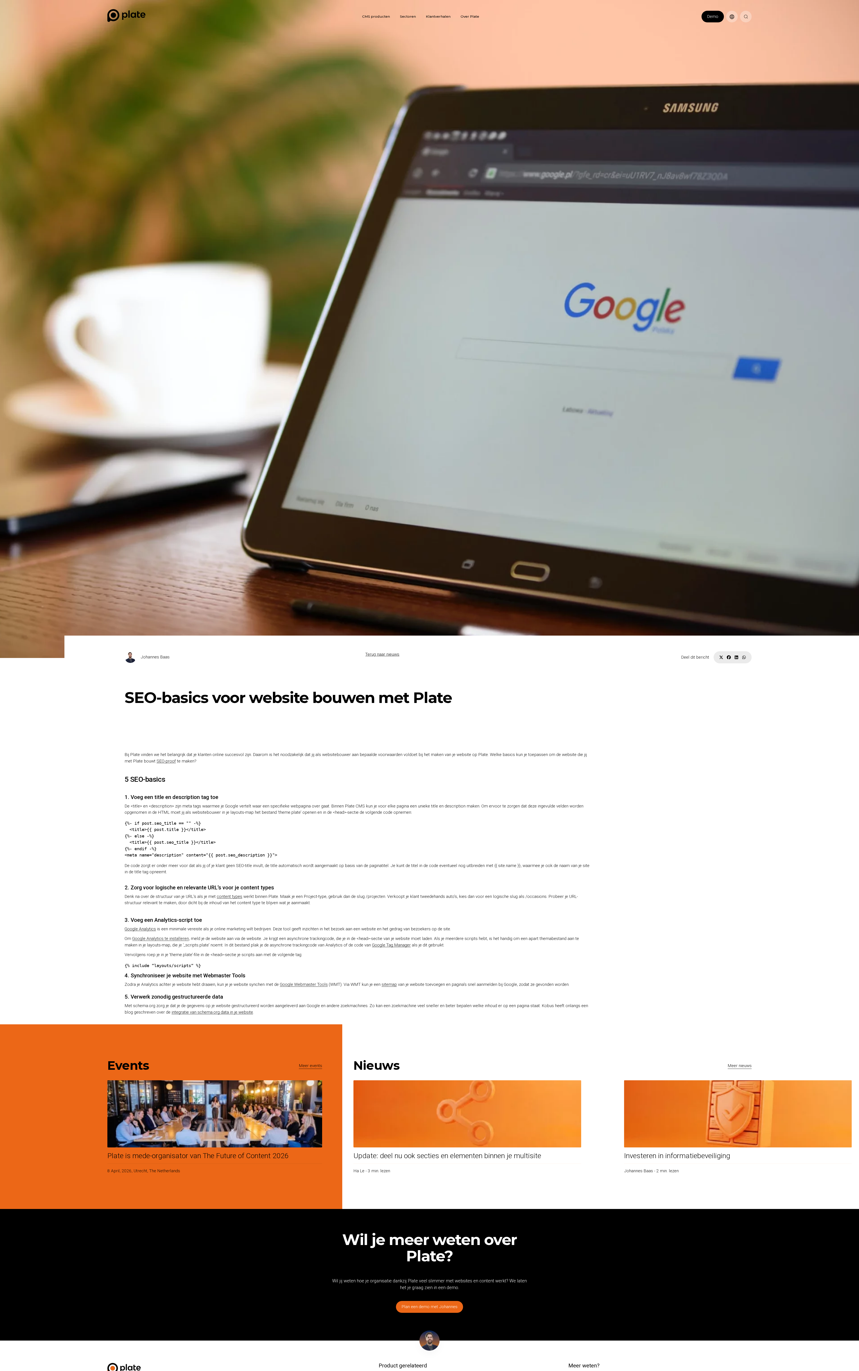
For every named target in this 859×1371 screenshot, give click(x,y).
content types (229, 896)
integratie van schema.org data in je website (212, 1012)
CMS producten (376, 16)
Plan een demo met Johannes (429, 1306)
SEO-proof (166, 761)
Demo (712, 16)
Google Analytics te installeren (160, 938)
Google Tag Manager (391, 945)
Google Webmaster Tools (304, 984)
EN (729, 25)
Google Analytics (140, 928)
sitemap (389, 984)
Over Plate (470, 16)
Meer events (310, 1065)
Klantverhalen (438, 16)
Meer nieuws (740, 1065)
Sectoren (408, 16)
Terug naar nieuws (382, 654)
